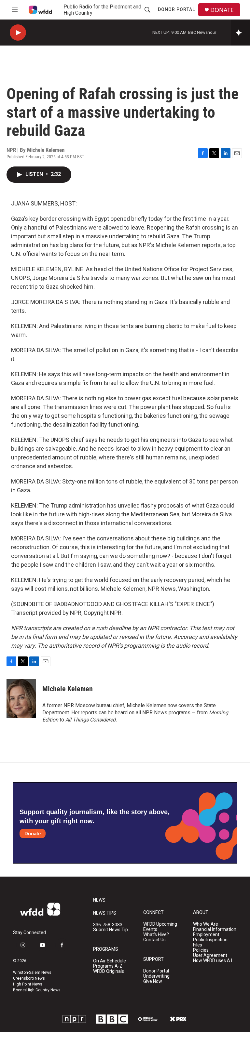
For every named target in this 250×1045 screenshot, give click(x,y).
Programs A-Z (107, 966)
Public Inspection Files (210, 942)
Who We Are (205, 924)
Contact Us (154, 939)
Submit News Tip (110, 929)
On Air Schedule (109, 961)
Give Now (152, 981)
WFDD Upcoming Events (160, 927)
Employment (206, 934)
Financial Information (214, 929)
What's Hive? (156, 934)
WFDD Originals (108, 971)
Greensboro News (29, 978)
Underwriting (156, 976)
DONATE (222, 10)
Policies (201, 950)
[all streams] (240, 33)
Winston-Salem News (32, 972)
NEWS (99, 900)
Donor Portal (176, 9)
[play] (18, 32)
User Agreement (210, 955)
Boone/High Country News (37, 990)
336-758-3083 (107, 924)
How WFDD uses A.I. (213, 960)
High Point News (27, 984)
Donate (32, 833)
